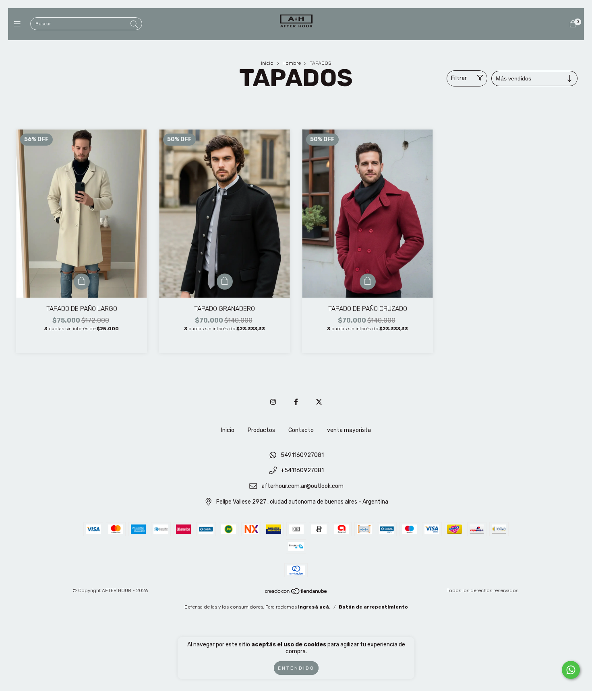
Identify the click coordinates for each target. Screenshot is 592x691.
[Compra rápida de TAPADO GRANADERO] (225, 282)
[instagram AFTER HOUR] (273, 402)
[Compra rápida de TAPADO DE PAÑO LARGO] (82, 282)
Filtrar (459, 78)
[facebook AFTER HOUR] (296, 402)
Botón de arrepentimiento (373, 607)
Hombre (291, 63)
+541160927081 (302, 470)
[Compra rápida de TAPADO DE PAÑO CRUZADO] (368, 282)
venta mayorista (349, 430)
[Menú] (19, 24)
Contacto (301, 430)
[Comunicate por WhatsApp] (571, 670)
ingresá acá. (314, 607)
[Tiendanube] (296, 593)
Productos (261, 430)
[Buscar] (134, 24)
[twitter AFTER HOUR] (319, 402)
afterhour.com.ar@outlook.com (302, 486)
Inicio (267, 63)
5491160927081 (302, 455)
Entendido (296, 668)
